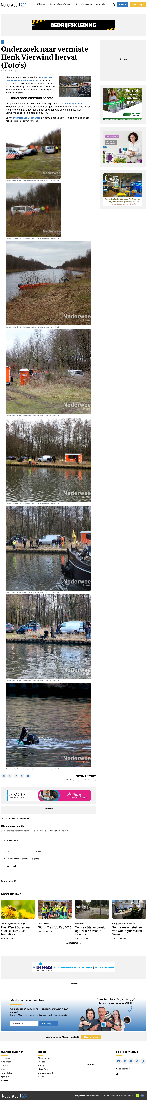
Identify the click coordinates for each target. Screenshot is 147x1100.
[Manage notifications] (142, 1095)
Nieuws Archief (86, 776)
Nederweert (74, 780)
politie (89, 780)
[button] (3, 776)
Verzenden (12, 866)
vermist (93, 780)
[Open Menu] (125, 4)
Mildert (67, 780)
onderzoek (82, 780)
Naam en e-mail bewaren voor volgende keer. (24, 859)
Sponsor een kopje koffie (116, 999)
